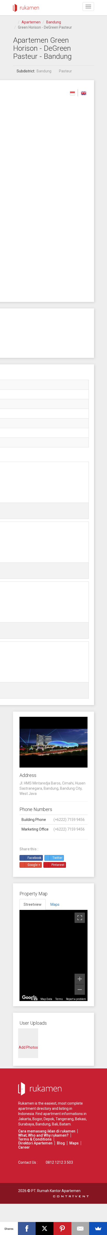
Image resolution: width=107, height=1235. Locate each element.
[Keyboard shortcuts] (35, 999)
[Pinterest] (62, 1228)
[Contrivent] (71, 1196)
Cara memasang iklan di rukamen (46, 1131)
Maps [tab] (54, 904)
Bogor (37, 1119)
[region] (53, 955)
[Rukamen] (26, 6)
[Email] (80, 1228)
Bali (55, 1124)
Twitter (57, 858)
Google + (34, 865)
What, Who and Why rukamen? (43, 1135)
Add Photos (28, 1047)
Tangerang (64, 1119)
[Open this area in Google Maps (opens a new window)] (29, 997)
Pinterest (57, 865)
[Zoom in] (80, 979)
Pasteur (65, 71)
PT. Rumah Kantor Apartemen (56, 1191)
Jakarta (24, 1119)
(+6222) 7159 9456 (69, 820)
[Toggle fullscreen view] (80, 918)
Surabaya (26, 1124)
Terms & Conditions (35, 1139)
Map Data (46, 999)
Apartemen (31, 22)
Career (24, 1147)
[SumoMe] (98, 1228)
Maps (74, 1143)
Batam (65, 1124)
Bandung (53, 22)
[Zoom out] (80, 989)
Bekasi (80, 1119)
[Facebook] (27, 1228)
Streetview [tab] (33, 904)
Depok (49, 1119)
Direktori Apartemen (35, 1143)
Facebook (34, 858)
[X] (45, 1228)
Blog (61, 1143)
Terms (59, 999)
